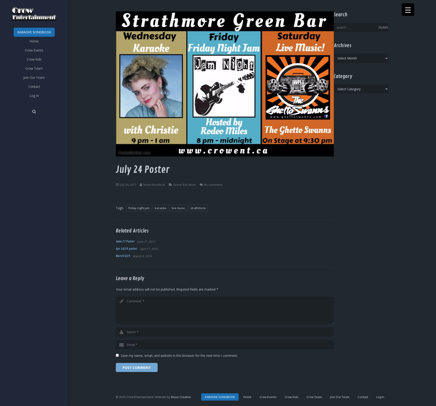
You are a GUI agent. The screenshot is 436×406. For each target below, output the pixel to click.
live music (178, 208)
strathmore (198, 208)
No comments (213, 185)
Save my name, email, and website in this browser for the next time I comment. (179, 355)
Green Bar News (184, 185)
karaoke (160, 208)
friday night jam (139, 208)
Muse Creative (181, 397)
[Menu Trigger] (408, 9)
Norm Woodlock (154, 185)
